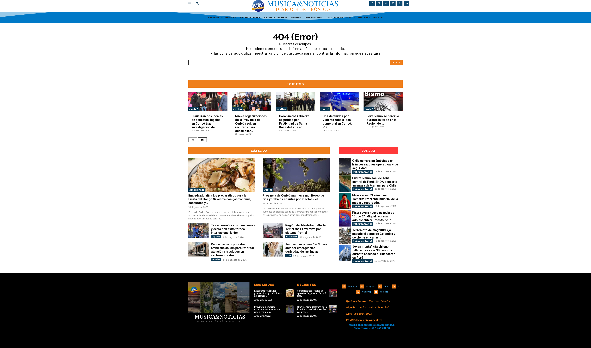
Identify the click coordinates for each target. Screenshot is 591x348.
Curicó (193, 109)
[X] (393, 3)
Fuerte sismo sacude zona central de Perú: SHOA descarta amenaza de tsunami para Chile (374, 181)
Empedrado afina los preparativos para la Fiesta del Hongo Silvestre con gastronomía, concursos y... (219, 199)
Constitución (291, 236)
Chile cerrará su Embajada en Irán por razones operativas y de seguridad (375, 164)
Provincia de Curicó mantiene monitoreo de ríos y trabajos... (267, 310)
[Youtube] (406, 3)
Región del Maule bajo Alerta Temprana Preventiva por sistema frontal (305, 229)
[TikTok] (386, 3)
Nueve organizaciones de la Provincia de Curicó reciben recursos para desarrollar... (251, 123)
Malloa (281, 109)
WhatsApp (367, 291)
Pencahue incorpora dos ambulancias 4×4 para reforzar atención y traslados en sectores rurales (232, 249)
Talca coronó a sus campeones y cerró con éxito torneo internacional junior (233, 229)
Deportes (216, 236)
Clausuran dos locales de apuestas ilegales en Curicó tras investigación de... (207, 121)
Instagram (370, 286)
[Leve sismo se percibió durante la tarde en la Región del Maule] (383, 101)
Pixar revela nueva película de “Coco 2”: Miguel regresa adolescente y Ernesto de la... (373, 216)
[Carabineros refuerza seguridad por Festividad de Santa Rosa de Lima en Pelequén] (295, 101)
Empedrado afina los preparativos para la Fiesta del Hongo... (268, 293)
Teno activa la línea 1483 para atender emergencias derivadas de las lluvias (306, 247)
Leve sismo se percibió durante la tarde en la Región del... (383, 119)
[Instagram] (379, 3)
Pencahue (216, 259)
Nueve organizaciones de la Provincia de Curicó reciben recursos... (312, 310)
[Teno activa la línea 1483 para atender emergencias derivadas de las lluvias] (273, 249)
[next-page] (202, 139)
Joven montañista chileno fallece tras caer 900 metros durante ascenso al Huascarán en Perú (373, 252)
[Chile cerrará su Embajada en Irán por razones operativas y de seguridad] (345, 166)
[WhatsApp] (399, 3)
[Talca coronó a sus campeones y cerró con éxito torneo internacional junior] (198, 230)
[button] (197, 3)
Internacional (362, 171)
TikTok (387, 286)
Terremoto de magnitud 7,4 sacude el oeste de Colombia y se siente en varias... (373, 233)
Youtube (384, 291)
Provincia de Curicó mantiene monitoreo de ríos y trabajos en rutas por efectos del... (293, 197)
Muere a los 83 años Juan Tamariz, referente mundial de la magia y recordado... (375, 199)
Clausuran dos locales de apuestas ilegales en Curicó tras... (311, 293)
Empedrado (197, 189)
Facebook (352, 286)
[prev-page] (192, 139)
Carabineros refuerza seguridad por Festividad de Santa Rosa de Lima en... (294, 121)
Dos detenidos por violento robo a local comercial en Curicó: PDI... (337, 121)
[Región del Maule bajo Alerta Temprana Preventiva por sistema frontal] (273, 230)
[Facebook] (372, 3)
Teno (288, 255)
